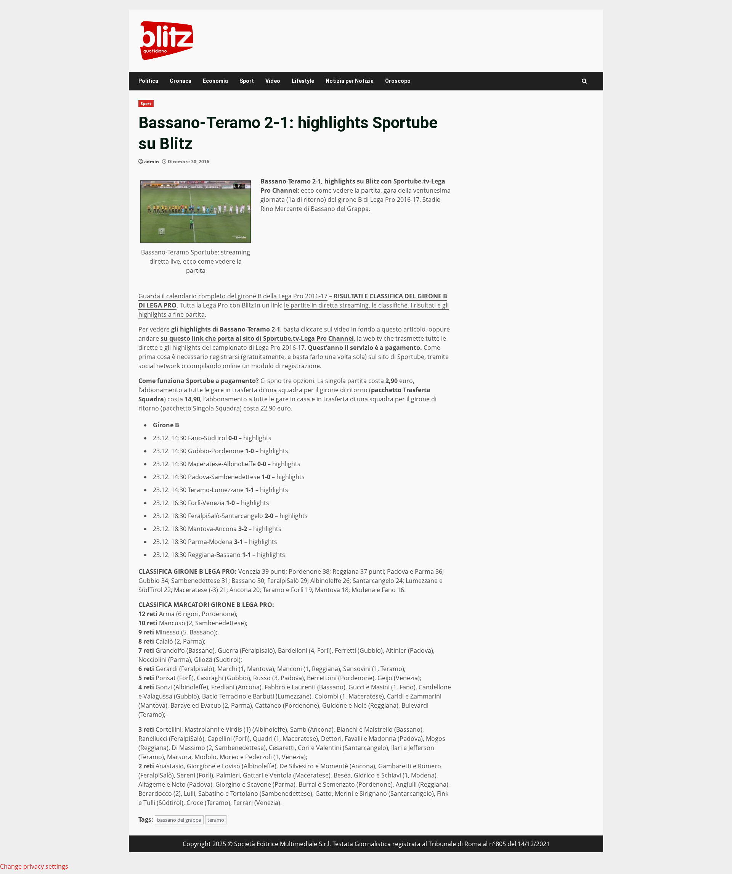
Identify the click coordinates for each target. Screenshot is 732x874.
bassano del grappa (179, 819)
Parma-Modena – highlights (232, 542)
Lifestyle (303, 81)
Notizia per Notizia (350, 81)
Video (272, 81)
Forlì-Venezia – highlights (228, 503)
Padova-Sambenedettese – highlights (246, 477)
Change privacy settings (34, 866)
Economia (215, 81)
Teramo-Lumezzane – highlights (238, 490)
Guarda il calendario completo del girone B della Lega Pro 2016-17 (232, 296)
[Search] (584, 81)
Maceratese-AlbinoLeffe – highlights (244, 464)
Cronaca (180, 81)
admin (151, 161)
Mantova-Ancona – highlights (234, 529)
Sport (246, 81)
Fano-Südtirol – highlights (229, 438)
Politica (148, 81)
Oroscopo (398, 81)
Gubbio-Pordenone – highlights (238, 451)
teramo (215, 819)
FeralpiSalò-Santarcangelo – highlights (248, 516)
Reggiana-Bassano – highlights (236, 554)
